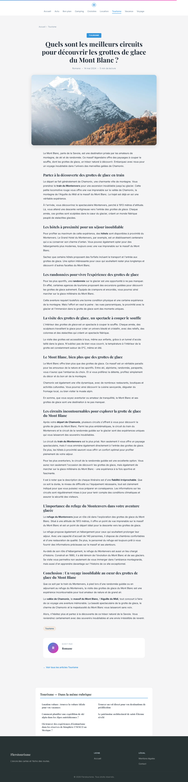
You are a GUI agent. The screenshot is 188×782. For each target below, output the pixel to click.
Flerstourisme (21, 754)
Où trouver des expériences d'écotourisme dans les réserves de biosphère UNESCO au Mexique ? (64, 727)
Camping (79, 11)
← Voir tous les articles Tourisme (60, 667)
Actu (57, 11)
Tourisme (116, 11)
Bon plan (67, 11)
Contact (142, 763)
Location (104, 11)
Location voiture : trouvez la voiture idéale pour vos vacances (63, 706)
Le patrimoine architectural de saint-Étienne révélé (121, 716)
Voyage (140, 11)
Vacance (129, 11)
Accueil (47, 11)
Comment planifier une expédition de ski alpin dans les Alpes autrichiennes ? (63, 716)
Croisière (91, 11)
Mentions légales (147, 758)
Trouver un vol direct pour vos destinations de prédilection (122, 706)
